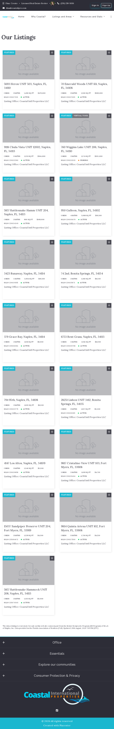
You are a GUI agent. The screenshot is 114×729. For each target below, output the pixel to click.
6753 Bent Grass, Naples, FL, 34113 (82, 336)
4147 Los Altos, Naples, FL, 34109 (24, 463)
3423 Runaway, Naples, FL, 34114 (24, 273)
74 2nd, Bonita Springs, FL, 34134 (82, 273)
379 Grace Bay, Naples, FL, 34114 (24, 336)
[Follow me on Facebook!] (57, 710)
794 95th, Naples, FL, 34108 (21, 400)
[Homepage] (8, 17)
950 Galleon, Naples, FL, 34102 (80, 210)
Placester (65, 725)
